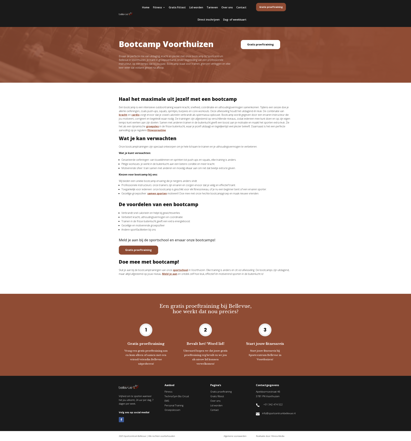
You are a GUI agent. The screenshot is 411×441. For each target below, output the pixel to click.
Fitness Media (277, 436)
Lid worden (196, 7)
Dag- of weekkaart (234, 19)
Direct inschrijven (209, 19)
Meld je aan (169, 274)
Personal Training (174, 405)
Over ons (227, 7)
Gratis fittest (217, 396)
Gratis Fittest (177, 7)
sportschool (180, 270)
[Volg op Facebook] (121, 419)
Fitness (157, 7)
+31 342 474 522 (273, 404)
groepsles (152, 126)
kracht (123, 115)
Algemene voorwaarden (235, 436)
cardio (135, 115)
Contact (241, 7)
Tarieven (212, 7)
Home (145, 7)
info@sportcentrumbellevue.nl (279, 413)
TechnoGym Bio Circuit (177, 396)
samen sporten (157, 193)
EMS (167, 400)
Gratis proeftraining (271, 7)
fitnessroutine (156, 130)
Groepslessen (172, 409)
